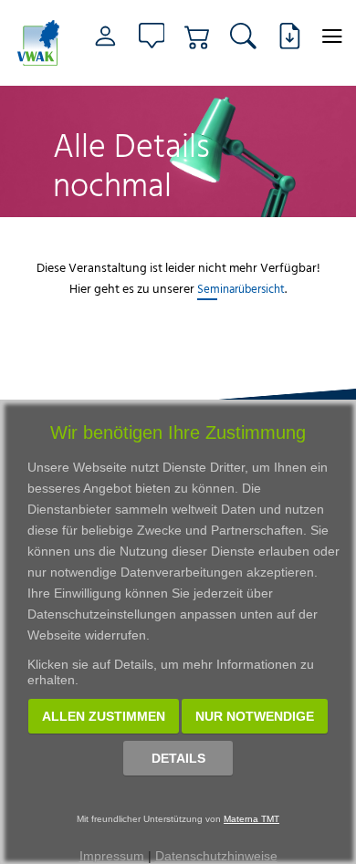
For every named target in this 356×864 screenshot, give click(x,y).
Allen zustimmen (103, 716)
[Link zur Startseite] (39, 43)
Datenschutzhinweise (216, 855)
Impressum (111, 855)
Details (178, 758)
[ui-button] (332, 36)
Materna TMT (251, 819)
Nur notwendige (254, 716)
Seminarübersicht (241, 288)
